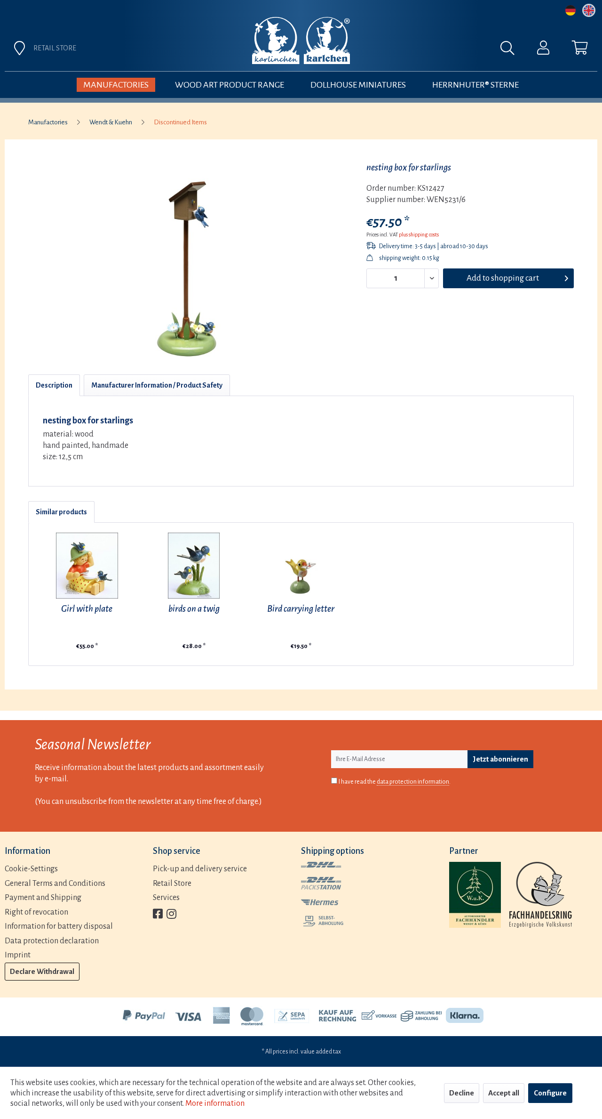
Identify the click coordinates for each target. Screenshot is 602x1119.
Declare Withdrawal (42, 971)
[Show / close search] (512, 50)
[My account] (543, 50)
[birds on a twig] (194, 566)
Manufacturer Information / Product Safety (156, 385)
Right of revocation (36, 912)
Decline (461, 1093)
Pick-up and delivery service (200, 869)
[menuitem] (405, 50)
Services (166, 897)
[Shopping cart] (579, 50)
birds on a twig (194, 609)
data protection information (413, 781)
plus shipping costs (419, 234)
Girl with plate (86, 609)
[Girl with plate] (87, 566)
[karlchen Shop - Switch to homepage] (301, 40)
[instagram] (171, 914)
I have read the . (395, 781)
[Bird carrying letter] (301, 566)
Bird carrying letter (300, 609)
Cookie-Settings (31, 869)
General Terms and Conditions (55, 883)
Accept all (503, 1093)
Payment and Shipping (43, 897)
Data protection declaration (52, 941)
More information (215, 1103)
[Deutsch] (570, 10)
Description (54, 385)
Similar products (61, 512)
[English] (588, 10)
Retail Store (172, 883)
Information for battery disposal (59, 926)
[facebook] (158, 914)
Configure (550, 1093)
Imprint (18, 955)
